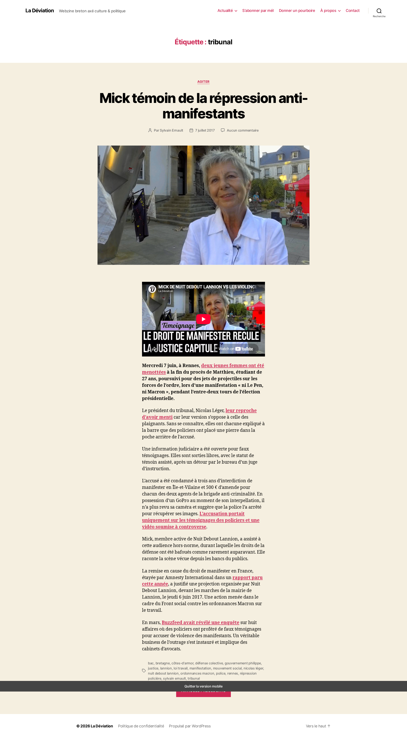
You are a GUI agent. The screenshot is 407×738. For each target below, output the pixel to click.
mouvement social (227, 668)
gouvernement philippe (243, 663)
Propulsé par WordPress (189, 726)
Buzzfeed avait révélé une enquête (200, 622)
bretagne (163, 663)
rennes (232, 673)
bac (151, 663)
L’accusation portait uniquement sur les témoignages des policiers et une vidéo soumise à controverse (200, 520)
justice (153, 668)
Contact (353, 10)
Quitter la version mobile (203, 686)
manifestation (200, 668)
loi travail (181, 668)
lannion (166, 668)
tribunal (194, 678)
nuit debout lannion (163, 673)
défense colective (209, 663)
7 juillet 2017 (205, 130)
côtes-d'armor (182, 663)
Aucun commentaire (242, 130)
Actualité (225, 10)
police (220, 673)
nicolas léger (253, 668)
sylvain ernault (174, 678)
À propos (328, 10)
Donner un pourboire (297, 10)
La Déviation (39, 10)
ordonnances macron (197, 673)
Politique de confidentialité (141, 726)
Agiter (203, 82)
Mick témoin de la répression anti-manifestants (203, 106)
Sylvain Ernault (171, 130)
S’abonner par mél (258, 10)
